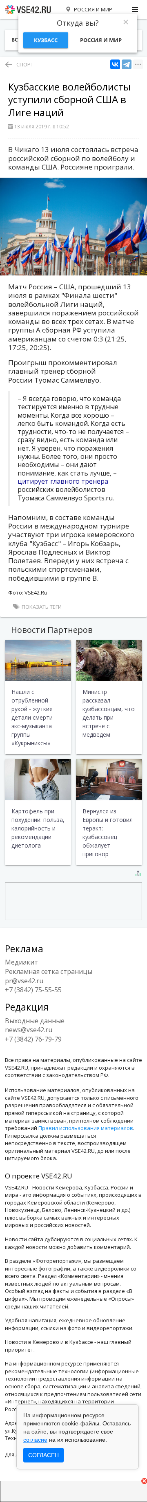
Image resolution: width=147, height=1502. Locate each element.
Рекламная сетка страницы (48, 971)
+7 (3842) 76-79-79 (33, 1039)
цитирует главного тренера (63, 481)
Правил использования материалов (85, 1128)
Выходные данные (35, 1020)
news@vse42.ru (28, 1029)
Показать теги (41, 606)
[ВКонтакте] (115, 64)
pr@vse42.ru (24, 980)
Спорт (24, 64)
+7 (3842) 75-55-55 (33, 989)
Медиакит (21, 962)
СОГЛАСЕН (43, 1455)
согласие (35, 1439)
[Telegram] (126, 64)
